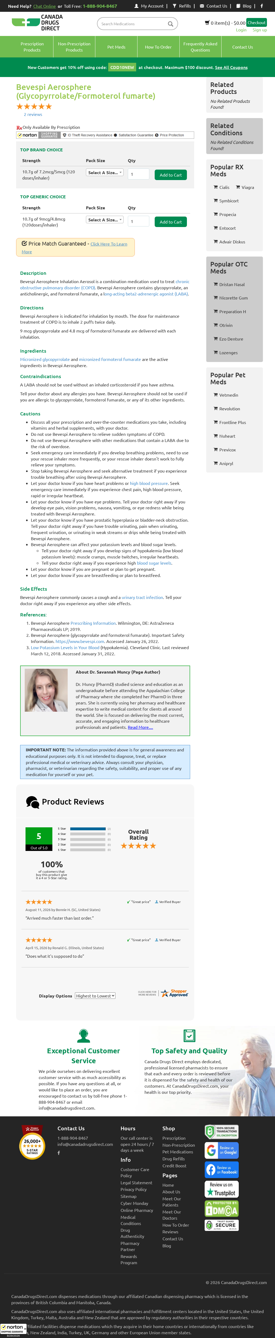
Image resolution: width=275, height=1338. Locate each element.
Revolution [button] (229, 408)
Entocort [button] (227, 228)
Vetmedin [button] (228, 394)
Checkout (257, 22)
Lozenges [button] (228, 352)
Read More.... (140, 727)
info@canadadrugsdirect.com (85, 1144)
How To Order (175, 1224)
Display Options (55, 996)
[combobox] (105, 172)
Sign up (260, 29)
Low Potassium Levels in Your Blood (65, 647)
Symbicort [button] (229, 200)
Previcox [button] (227, 449)
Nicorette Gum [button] (233, 297)
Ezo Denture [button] (231, 338)
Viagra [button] (248, 187)
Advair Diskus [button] (232, 241)
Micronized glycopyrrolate (45, 359)
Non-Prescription (178, 1144)
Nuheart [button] (227, 435)
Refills (185, 5)
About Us (171, 1191)
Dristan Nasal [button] (232, 284)
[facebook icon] (261, 5)
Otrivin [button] (226, 325)
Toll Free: (90, 6)
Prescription (174, 1137)
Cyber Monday (134, 1203)
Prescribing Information (93, 623)
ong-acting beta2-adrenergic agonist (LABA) (146, 293)
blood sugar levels (154, 562)
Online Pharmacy (137, 1210)
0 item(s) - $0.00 (227, 22)
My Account (152, 5)
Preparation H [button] (232, 311)
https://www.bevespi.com (80, 641)
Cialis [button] (224, 187)
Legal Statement (136, 1182)
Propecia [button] (227, 214)
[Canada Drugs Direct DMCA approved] (222, 1210)
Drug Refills (173, 1158)
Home (168, 1184)
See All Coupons (231, 67)
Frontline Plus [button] (232, 422)
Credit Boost (174, 1165)
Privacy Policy (134, 1189)
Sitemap (128, 1196)
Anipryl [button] (226, 463)
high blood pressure (149, 483)
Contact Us (217, 5)
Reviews (170, 1231)
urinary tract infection (142, 597)
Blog (247, 5)
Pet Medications (177, 1151)
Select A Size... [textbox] (103, 172)
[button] (13, 1331)
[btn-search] (170, 24)
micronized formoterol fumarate (110, 359)
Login (241, 29)
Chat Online (44, 6)
